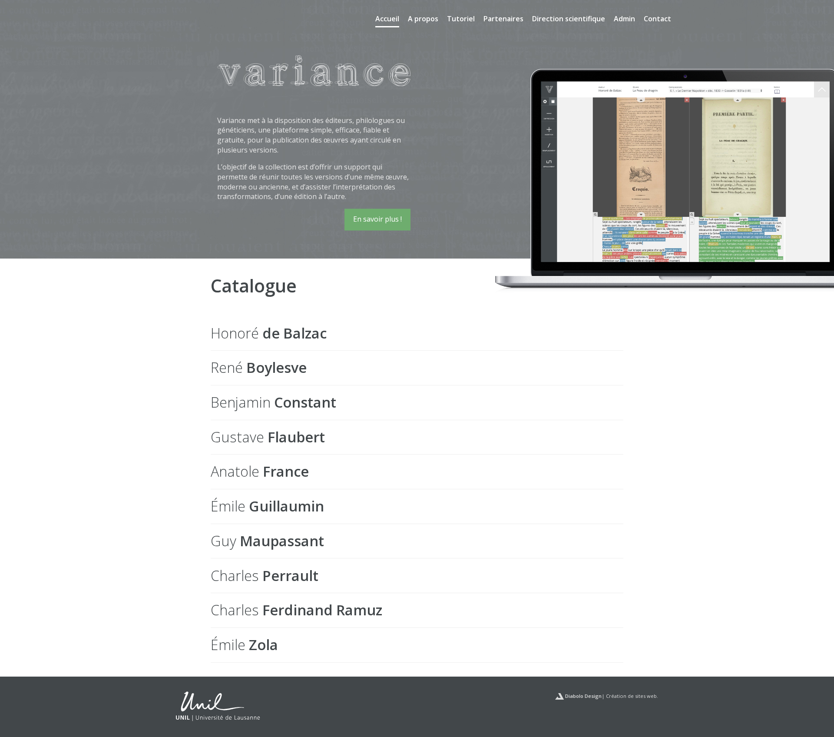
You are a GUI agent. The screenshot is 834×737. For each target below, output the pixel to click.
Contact (657, 18)
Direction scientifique (568, 18)
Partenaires (503, 18)
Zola (244, 644)
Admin (624, 18)
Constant (273, 402)
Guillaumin (267, 506)
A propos (423, 18)
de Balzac (269, 333)
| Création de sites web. (611, 696)
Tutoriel (461, 18)
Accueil (387, 18)
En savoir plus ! (377, 219)
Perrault (264, 575)
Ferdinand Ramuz (296, 610)
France (260, 471)
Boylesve (259, 367)
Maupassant (267, 541)
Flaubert (268, 437)
